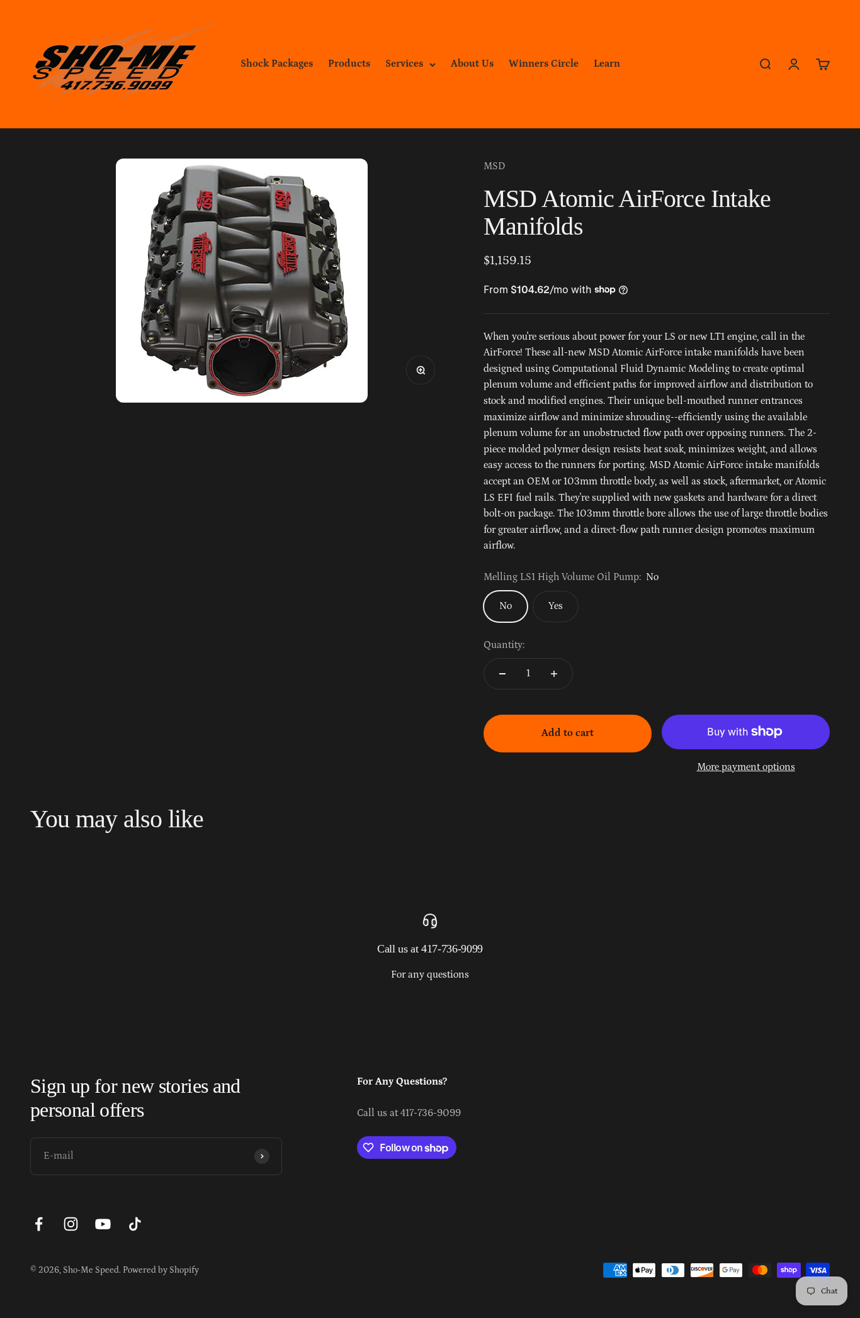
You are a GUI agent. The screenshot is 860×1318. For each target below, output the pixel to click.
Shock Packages (276, 63)
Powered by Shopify (161, 1270)
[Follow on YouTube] (102, 1223)
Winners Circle (544, 63)
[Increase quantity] (554, 674)
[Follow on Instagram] (70, 1223)
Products (349, 63)
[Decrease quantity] (502, 674)
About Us (472, 63)
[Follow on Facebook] (38, 1223)
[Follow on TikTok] (135, 1223)
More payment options (746, 767)
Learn (607, 63)
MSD (494, 166)
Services (404, 63)
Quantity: (504, 645)
